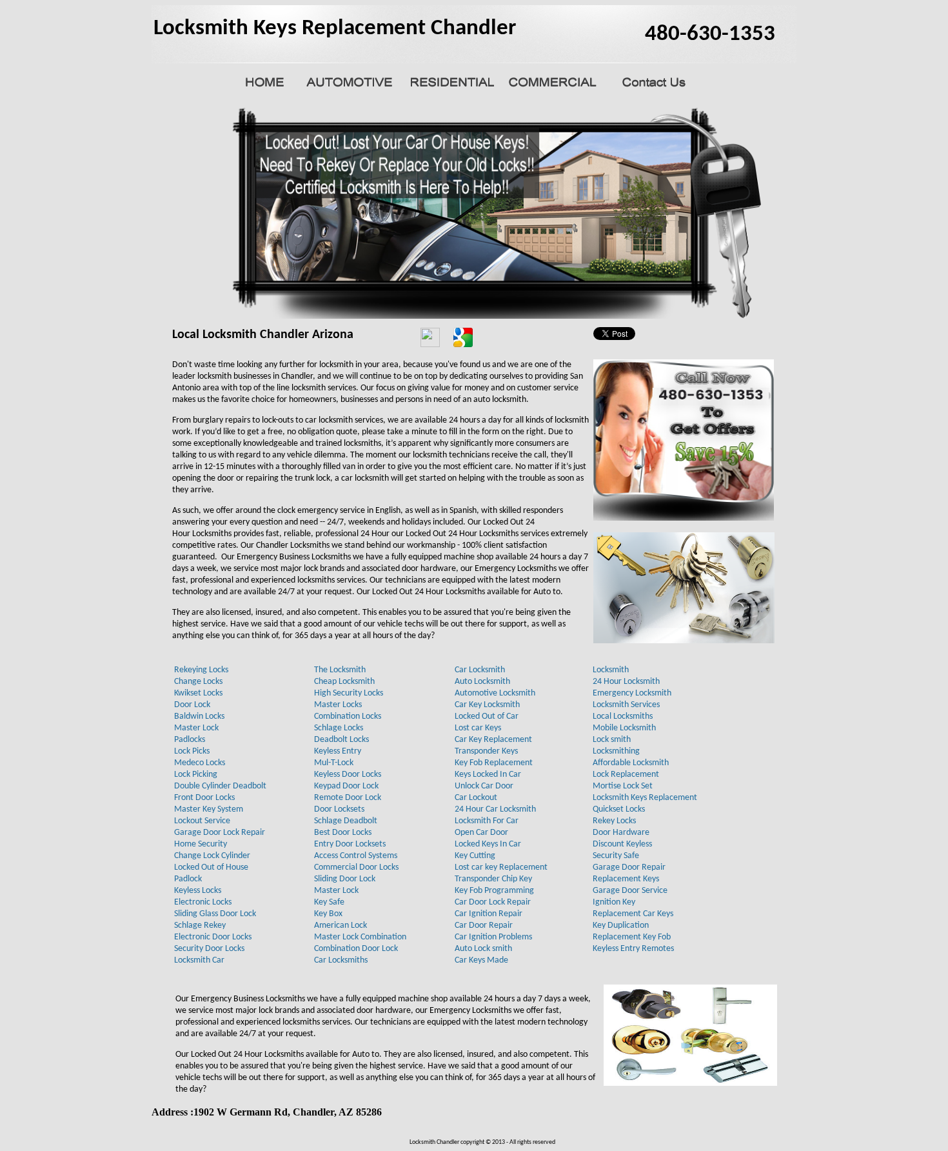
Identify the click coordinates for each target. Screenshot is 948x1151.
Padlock (188, 879)
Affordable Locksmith (631, 763)
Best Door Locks (342, 832)
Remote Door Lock (347, 798)
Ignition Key (614, 902)
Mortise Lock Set (623, 786)
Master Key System (208, 809)
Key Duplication (621, 925)
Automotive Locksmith (495, 693)
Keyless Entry (337, 751)
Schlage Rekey (200, 925)
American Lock (340, 925)
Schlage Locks (338, 728)
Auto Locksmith (482, 681)
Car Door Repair (484, 925)
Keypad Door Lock (346, 786)
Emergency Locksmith (632, 693)
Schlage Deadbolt (345, 821)
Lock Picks (192, 751)
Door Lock (192, 705)
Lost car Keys (478, 728)
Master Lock (196, 728)
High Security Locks (348, 693)
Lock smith (612, 740)
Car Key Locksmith (487, 705)
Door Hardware (621, 832)
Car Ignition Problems (493, 937)
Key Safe (329, 902)
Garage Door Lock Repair (219, 832)
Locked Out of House (211, 867)
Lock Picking (195, 774)
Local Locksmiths (623, 716)
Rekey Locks (614, 821)
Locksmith (611, 670)
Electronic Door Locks (213, 937)
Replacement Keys (626, 879)
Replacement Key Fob (632, 937)
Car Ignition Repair (488, 914)
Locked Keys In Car (488, 844)
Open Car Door (481, 832)
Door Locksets (339, 809)
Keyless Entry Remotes (633, 949)
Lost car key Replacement (501, 867)
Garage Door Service (630, 891)
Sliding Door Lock (344, 879)
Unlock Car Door (484, 786)
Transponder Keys (486, 751)
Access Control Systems (355, 856)
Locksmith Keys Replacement (645, 798)
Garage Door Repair (629, 867)
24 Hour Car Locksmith (495, 809)
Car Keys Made (481, 960)
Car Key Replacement (493, 740)
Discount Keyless (622, 844)
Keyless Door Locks (347, 774)
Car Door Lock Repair (493, 902)
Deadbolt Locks (341, 740)
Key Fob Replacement (494, 763)
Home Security (200, 844)
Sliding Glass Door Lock (215, 914)
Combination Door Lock (356, 949)
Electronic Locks (203, 902)
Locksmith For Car (486, 821)
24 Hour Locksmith (626, 681)
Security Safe (616, 856)
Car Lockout (476, 798)
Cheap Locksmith (344, 681)
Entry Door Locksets (350, 844)
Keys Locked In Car (488, 774)
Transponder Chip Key (493, 879)
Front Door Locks (204, 798)
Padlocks (189, 740)
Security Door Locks (209, 949)
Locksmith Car (199, 960)
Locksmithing (616, 751)
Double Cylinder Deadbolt (220, 786)
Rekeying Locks (201, 670)
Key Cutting (475, 856)
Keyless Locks (197, 891)
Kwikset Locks (198, 693)
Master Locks (338, 705)
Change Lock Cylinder (212, 856)
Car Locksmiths (341, 960)
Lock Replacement (626, 774)
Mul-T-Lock (333, 763)
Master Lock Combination (360, 937)
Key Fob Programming (494, 891)
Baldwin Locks (199, 716)
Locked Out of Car (486, 716)
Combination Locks (347, 716)
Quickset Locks (619, 809)
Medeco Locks (199, 763)
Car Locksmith (480, 670)
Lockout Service (202, 821)
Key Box (328, 914)
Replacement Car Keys (633, 914)
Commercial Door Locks (356, 867)
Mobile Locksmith (624, 728)
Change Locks (198, 681)
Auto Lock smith (483, 949)
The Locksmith (340, 670)
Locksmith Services (626, 705)
